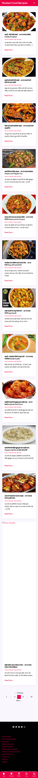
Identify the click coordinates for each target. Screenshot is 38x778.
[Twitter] (16, 727)
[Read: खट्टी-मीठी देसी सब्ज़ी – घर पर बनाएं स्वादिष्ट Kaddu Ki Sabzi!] (19, 21)
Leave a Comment (9, 39)
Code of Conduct (7, 746)
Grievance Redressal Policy (11, 751)
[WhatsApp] (24, 727)
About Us (5, 759)
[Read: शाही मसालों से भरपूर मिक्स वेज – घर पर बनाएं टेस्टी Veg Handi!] (19, 298)
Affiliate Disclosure (8, 744)
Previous (19, 693)
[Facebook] (13, 727)
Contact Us (5, 757)
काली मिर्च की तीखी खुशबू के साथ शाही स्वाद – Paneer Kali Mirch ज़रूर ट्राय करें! (18, 449)
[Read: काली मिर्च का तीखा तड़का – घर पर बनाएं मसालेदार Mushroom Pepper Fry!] (19, 158)
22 (31, 697)
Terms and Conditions (9, 739)
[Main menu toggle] (34, 3)
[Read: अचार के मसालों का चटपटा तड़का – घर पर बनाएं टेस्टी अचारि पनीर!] (19, 483)
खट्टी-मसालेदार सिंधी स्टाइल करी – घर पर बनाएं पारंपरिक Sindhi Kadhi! (19, 357)
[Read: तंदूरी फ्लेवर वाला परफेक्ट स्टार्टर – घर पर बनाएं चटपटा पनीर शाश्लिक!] (19, 591)
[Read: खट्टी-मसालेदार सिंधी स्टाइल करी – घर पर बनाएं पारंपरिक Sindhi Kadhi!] (19, 343)
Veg (15, 39)
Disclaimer (5, 741)
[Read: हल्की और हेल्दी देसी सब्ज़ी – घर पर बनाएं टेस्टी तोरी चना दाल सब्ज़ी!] (19, 67)
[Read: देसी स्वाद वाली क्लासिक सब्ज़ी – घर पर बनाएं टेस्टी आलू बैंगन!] (19, 113)
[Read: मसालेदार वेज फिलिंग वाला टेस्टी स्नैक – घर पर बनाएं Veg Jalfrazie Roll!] (19, 249)
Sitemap (4, 762)
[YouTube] (22, 727)
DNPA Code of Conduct (9, 749)
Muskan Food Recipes (15, 2)
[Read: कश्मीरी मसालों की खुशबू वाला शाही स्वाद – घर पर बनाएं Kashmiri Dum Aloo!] (19, 389)
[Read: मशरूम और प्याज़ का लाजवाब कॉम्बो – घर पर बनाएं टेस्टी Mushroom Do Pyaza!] (19, 204)
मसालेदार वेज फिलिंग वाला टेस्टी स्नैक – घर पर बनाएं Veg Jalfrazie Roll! (18, 264)
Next (19, 700)
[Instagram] (19, 727)
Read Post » (9, 50)
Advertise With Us (8, 754)
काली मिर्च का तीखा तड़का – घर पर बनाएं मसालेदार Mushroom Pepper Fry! (19, 172)
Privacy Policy (6, 736)
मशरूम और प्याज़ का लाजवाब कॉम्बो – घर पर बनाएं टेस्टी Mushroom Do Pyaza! (19, 218)
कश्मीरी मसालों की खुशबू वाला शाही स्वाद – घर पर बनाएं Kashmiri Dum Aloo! (18, 403)
